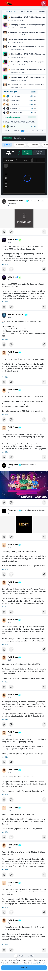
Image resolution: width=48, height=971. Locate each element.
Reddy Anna (13, 465)
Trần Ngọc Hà (14, 104)
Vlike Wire (12, 239)
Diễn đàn (17, 131)
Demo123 (13, 126)
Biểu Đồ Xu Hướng (27, 153)
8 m (9, 206)
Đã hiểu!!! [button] (24, 967)
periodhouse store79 (16, 201)
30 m (9, 280)
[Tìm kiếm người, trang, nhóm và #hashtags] (43, 3)
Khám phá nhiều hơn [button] (38, 963)
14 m (9, 242)
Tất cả (8, 145)
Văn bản (21, 145)
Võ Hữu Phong (15, 100)
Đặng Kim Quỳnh (16, 112)
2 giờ (9, 547)
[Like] (24, 232)
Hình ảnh (34, 145)
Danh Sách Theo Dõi (39, 153)
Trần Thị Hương (15, 96)
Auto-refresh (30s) (29, 131)
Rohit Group (13, 352)
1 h (9, 355)
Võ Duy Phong (15, 108)
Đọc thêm (5, 264)
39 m (9, 317)
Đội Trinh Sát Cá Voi (16, 315)
